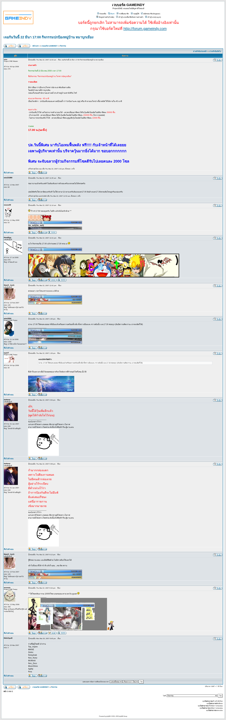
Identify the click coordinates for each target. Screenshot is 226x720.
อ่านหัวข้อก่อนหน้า (200, 51)
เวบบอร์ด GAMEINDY (49, 46)
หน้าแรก (35, 46)
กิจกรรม (63, 46)
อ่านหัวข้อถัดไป (215, 51)
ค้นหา (112, 14)
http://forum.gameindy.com (145, 28)
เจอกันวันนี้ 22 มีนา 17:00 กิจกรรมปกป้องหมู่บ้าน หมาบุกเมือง (48, 37)
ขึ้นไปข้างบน (9, 173)
